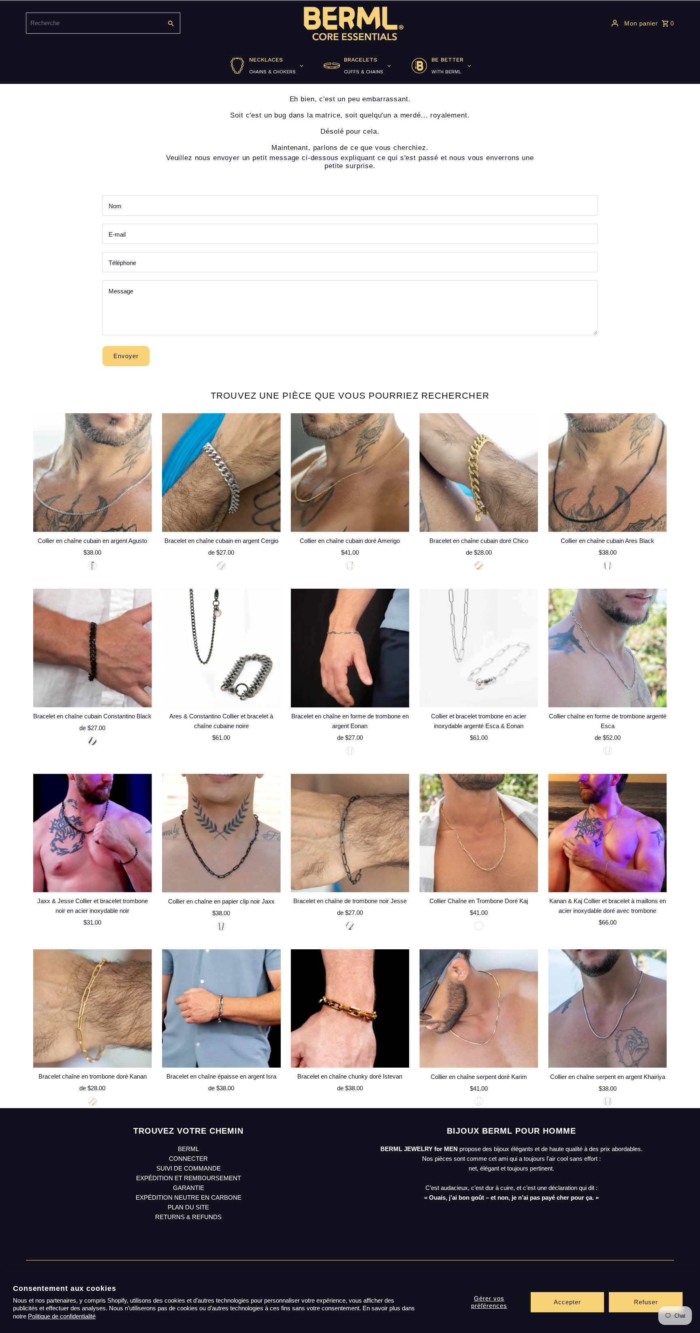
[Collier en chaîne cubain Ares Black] (607, 472)
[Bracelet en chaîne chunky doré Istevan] (350, 1008)
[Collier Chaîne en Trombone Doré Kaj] (478, 833)
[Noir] (608, 566)
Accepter (567, 1302)
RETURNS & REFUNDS (188, 1216)
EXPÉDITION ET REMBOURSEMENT (188, 1178)
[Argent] (221, 566)
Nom (115, 206)
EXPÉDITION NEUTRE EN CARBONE (188, 1197)
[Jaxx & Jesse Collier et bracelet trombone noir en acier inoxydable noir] (92, 833)
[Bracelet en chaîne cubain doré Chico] (478, 472)
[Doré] (350, 566)
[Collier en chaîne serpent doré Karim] (478, 1008)
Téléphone (122, 262)
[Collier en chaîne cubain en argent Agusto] (92, 472)
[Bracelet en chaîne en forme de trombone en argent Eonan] (350, 648)
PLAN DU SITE (188, 1207)
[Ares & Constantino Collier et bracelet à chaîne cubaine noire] (221, 648)
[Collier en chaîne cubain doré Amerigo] (350, 472)
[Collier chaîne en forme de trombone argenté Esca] (607, 648)
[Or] (479, 566)
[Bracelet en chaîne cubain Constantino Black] (92, 648)
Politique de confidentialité (62, 1316)
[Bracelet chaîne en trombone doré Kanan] (92, 1008)
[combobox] (93, 23)
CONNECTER (188, 1158)
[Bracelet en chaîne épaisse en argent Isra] (221, 1008)
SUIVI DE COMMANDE (188, 1168)
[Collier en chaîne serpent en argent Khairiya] (607, 1008)
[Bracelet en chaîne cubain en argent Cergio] (221, 472)
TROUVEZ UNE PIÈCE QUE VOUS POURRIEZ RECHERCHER (350, 396)
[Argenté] (92, 566)
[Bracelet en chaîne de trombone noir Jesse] (350, 833)
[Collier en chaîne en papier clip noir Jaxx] (221, 833)
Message (121, 291)
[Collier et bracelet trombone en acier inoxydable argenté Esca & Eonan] (478, 648)
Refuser (646, 1302)
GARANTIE (188, 1187)
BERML (188, 1148)
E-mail (117, 234)
